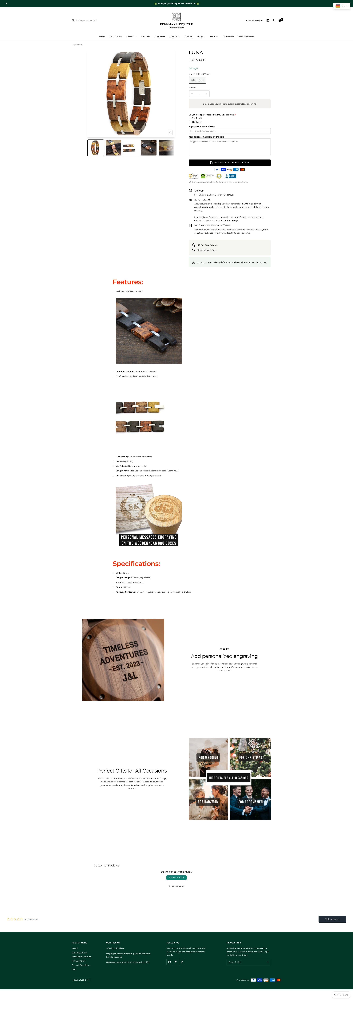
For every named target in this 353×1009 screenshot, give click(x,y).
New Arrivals (115, 36)
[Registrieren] (268, 962)
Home (102, 36)
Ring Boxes (175, 36)
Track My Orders (246, 36)
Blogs (200, 36)
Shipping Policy (79, 952)
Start (74, 45)
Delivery (189, 36)
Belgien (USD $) (253, 20)
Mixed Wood (197, 80)
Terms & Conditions (81, 965)
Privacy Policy (78, 961)
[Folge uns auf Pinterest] (176, 962)
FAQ (74, 969)
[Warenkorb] (279, 20)
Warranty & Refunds (81, 956)
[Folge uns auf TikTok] (182, 962)
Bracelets (145, 36)
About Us (214, 36)
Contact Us (228, 36)
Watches (130, 36)
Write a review (176, 877)
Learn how (173, 471)
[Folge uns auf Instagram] (169, 962)
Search (75, 948)
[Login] (274, 20)
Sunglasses (159, 36)
